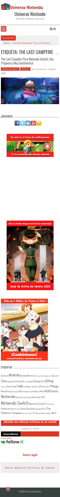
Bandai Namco (27, 375)
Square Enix (41, 408)
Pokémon (5, 408)
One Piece (51, 404)
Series (23, 408)
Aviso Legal (30, 455)
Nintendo (8, 396)
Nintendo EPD (38, 397)
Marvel (4, 391)
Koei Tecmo (46, 386)
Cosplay (9, 381)
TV (34, 413)
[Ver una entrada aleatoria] (54, 29)
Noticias (25, 69)
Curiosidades (28, 381)
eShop (49, 380)
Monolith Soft (28, 391)
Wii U (53, 413)
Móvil (42, 391)
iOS (40, 386)
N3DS (48, 391)
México (36, 391)
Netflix (55, 391)
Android (4, 375)
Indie (20, 386)
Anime (14, 375)
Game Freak (12, 386)
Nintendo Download (24, 397)
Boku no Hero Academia (42, 376)
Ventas (37, 413)
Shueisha (31, 408)
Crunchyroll (18, 381)
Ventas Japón (45, 413)
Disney (37, 381)
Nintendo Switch (10, 69)
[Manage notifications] (8, 488)
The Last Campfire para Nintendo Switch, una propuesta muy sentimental (27, 60)
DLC (42, 381)
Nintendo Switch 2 (38, 403)
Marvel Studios (13, 391)
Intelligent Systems (31, 386)
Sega (18, 409)
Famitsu (3, 387)
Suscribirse (10, 434)
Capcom (55, 375)
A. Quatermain (40, 69)
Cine (3, 381)
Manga (54, 386)
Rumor (13, 408)
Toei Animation (27, 413)
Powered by (6, 438)
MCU (21, 391)
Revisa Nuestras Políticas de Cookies (30, 467)
